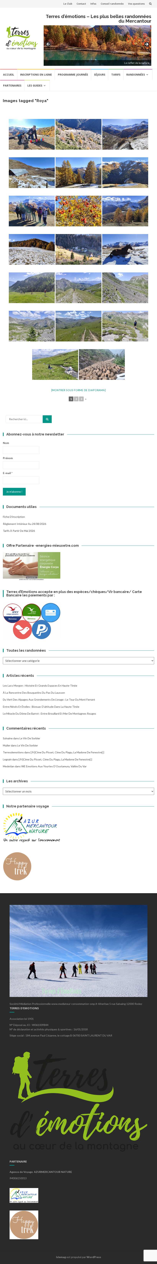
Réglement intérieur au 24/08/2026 (24, 523)
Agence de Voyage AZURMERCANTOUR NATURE (41, 1171)
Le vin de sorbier (30, 738)
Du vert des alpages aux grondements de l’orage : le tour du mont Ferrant (49, 699)
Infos (93, 3)
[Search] (47, 419)
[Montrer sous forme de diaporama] (78, 390)
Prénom (8, 458)
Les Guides (34, 85)
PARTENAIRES (12, 85)
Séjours (99, 74)
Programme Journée (73, 74)
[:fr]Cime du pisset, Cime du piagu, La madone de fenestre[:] (67, 752)
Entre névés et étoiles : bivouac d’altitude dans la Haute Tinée (41, 706)
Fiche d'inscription (14, 516)
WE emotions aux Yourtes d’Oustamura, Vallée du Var (54, 766)
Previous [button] (48, 44)
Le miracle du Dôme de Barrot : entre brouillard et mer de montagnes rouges (49, 713)
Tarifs (115, 74)
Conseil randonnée (112, 3)
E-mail (7, 473)
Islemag (61, 1257)
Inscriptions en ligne (36, 74)
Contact (81, 3)
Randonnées (135, 74)
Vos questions (136, 3)
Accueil (8, 74)
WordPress (94, 1257)
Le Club (67, 3)
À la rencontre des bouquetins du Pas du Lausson (34, 692)
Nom (6, 442)
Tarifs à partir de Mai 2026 (19, 530)
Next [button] (146, 44)
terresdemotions (13, 752)
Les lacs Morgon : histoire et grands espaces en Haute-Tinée (40, 685)
